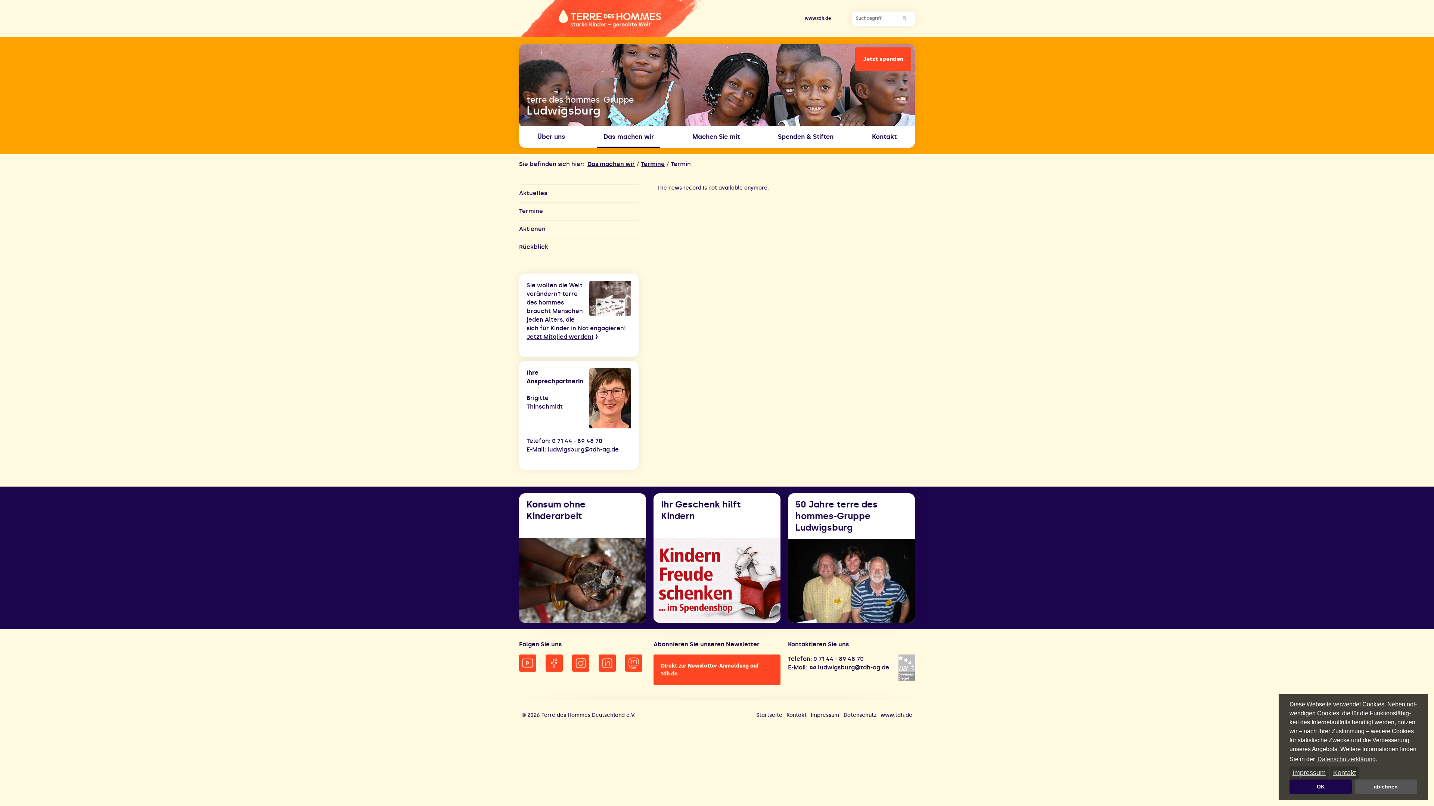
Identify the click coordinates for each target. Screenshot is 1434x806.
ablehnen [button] (1386, 787)
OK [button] (1321, 787)
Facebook (554, 663)
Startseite (769, 715)
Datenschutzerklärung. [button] (1347, 759)
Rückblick (533, 246)
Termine (653, 164)
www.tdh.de (818, 18)
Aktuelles (533, 193)
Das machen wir (611, 164)
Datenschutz (860, 715)
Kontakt (1344, 773)
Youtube (527, 663)
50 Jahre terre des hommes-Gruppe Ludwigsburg (836, 516)
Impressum (1309, 773)
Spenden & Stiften (806, 136)
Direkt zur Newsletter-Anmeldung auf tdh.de (710, 670)
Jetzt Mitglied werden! (560, 336)
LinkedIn (607, 663)
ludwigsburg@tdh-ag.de (853, 667)
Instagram (580, 663)
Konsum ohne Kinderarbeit (556, 510)
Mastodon (633, 663)
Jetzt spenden (883, 59)
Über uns (551, 136)
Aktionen (532, 228)
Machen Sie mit (716, 136)
